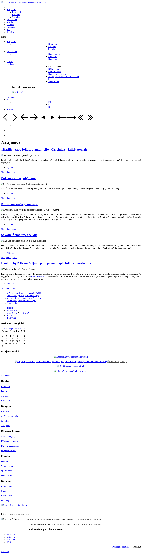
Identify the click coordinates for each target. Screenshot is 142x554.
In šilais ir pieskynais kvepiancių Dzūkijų (25, 293)
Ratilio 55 (5, 386)
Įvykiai (10, 167)
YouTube (11, 539)
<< (4, 328)
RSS (9, 542)
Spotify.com (6, 471)
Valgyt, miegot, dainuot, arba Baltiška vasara (26, 298)
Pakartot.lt (5, 461)
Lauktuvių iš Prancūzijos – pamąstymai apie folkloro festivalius (46, 263)
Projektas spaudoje (9, 450)
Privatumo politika (120, 547)
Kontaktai (5, 401)
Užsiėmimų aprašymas (11, 441)
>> (23, 328)
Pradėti (10, 308)
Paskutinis (11, 318)
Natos (3, 491)
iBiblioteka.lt (6, 475)
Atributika (5, 396)
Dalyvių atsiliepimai (10, 446)
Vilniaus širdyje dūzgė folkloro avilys (23, 295)
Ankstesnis (12, 310)
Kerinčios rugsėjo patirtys (19, 204)
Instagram (11, 537)
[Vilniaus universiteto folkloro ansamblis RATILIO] (24, 2)
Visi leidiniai (6, 376)
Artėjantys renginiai (9, 416)
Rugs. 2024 (14, 328)
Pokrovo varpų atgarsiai (18, 178)
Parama (4, 391)
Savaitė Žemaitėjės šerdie (19, 235)
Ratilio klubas (7, 486)
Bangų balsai (12, 303)
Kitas (9, 315)
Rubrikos (5, 411)
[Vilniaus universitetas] (14, 505)
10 (28, 313)
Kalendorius (6, 496)
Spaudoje (5, 421)
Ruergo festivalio (38, 276)
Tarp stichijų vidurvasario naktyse (21, 300)
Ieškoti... (5, 514)
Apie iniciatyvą (7, 436)
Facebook (11, 534)
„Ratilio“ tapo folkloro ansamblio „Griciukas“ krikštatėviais (44, 149)
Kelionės (10, 253)
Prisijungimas (7, 500)
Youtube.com (7, 466)
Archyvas (5, 425)
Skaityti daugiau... (9, 172)
